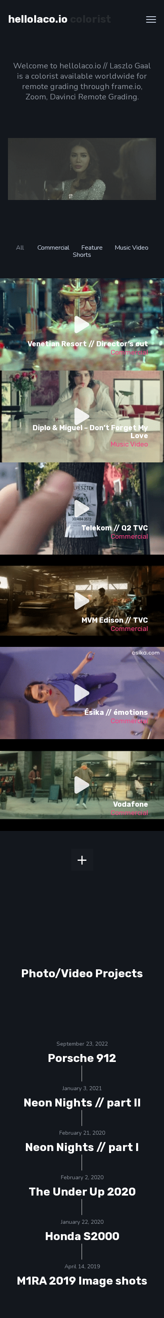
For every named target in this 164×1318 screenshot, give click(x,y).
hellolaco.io (38, 19)
